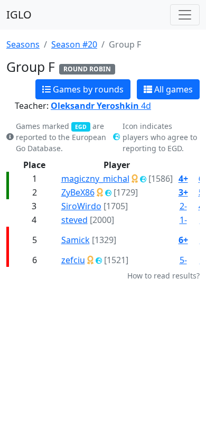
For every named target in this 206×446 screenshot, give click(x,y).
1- (183, 220)
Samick (75, 240)
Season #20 (74, 44)
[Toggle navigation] (185, 14)
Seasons (23, 44)
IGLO (19, 14)
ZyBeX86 (78, 192)
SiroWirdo (81, 206)
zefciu (73, 260)
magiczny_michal (95, 178)
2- (183, 206)
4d (101, 105)
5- (183, 260)
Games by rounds (87, 89)
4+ (183, 178)
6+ (183, 240)
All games (172, 89)
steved (74, 220)
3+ (183, 192)
